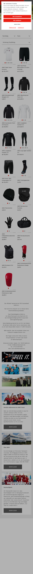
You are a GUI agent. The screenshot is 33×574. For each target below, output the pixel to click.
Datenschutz (12, 27)
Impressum (21, 27)
